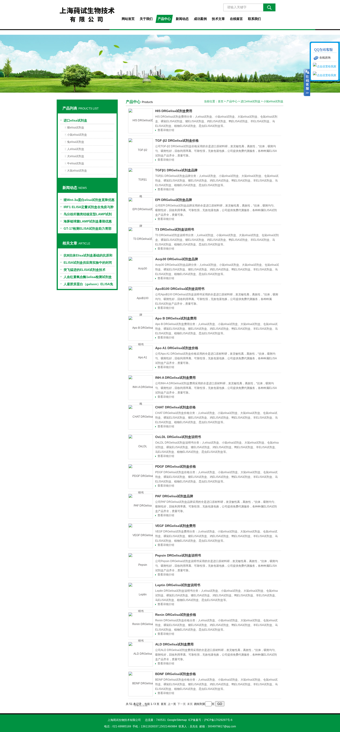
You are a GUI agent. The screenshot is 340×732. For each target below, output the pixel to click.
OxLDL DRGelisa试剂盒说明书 (178, 437)
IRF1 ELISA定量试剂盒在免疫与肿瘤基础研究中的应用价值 (89, 208)
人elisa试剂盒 (75, 149)
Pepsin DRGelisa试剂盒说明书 (178, 555)
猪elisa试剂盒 (75, 127)
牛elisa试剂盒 (75, 163)
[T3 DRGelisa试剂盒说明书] (140, 239)
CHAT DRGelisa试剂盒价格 (175, 407)
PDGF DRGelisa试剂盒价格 (175, 466)
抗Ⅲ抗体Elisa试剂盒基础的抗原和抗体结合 (88, 256)
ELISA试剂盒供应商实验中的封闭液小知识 (88, 263)
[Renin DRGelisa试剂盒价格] (140, 624)
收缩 (307, 82)
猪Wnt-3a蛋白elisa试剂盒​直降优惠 (89, 200)
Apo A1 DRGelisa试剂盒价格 (176, 348)
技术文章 (218, 19)
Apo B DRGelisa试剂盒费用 (176, 318)
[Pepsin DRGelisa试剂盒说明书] (140, 565)
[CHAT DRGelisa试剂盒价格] (140, 417)
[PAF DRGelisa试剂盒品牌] (140, 506)
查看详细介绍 (166, 130)
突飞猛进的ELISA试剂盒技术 (84, 270)
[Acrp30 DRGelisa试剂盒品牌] (140, 269)
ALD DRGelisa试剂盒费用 (174, 644)
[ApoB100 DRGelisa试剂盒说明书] (140, 298)
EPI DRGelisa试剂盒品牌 (173, 200)
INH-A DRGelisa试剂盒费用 (175, 377)
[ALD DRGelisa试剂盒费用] (140, 654)
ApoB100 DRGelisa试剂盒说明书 (179, 289)
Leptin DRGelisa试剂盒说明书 (177, 585)
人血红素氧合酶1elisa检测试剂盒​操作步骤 (88, 278)
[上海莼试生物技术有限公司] (87, 14)
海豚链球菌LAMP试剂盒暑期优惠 (88, 221)
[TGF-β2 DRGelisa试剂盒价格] (140, 150)
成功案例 (200, 19)
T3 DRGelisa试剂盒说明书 (174, 229)
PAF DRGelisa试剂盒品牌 (174, 496)
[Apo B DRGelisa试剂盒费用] (140, 328)
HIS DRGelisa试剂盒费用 (173, 111)
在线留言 (236, 19)
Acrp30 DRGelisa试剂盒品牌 (176, 259)
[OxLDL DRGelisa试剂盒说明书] (140, 447)
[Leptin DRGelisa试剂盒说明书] (140, 595)
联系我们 (254, 19)
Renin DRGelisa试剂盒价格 (175, 614)
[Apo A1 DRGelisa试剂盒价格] (140, 358)
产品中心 (164, 19)
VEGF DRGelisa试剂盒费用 (175, 526)
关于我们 (146, 19)
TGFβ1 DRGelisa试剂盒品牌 (176, 170)
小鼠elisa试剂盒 (77, 134)
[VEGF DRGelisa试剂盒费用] (140, 535)
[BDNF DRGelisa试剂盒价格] (140, 684)
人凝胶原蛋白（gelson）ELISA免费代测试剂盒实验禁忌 (88, 285)
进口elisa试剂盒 (75, 120)
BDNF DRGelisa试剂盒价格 (175, 674)
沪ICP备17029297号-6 (218, 720)
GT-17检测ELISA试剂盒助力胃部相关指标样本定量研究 (87, 229)
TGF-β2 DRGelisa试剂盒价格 (177, 140)
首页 (220, 101)
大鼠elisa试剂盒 (77, 170)
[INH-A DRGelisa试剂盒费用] (140, 387)
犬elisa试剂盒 (75, 156)
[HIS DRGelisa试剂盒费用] (140, 121)
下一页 (181, 704)
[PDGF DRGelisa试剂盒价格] (140, 476)
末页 (190, 704)
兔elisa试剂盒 (75, 142)
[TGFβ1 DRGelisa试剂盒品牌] (140, 180)
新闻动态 (182, 19)
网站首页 (128, 19)
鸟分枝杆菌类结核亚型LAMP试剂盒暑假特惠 (88, 215)
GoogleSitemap (177, 720)
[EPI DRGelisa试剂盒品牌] (140, 209)
